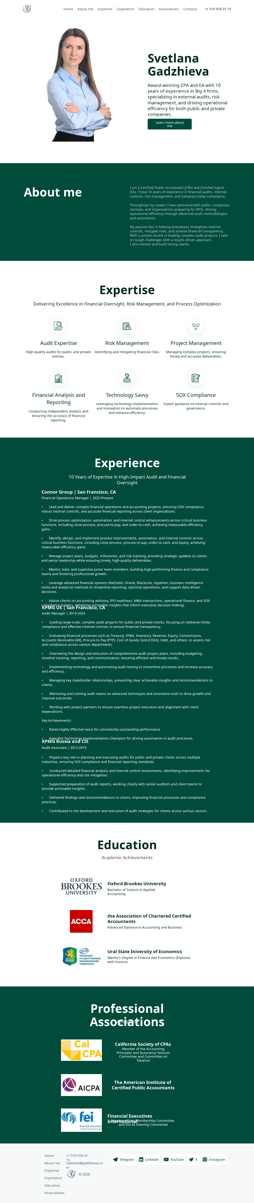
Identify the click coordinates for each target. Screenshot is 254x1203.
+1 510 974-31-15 (77, 1155)
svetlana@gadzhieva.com (84, 1163)
